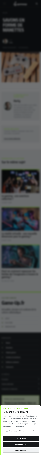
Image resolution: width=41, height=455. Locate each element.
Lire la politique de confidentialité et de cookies (19, 431)
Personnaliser (20, 450)
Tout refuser (21, 438)
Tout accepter (20, 444)
